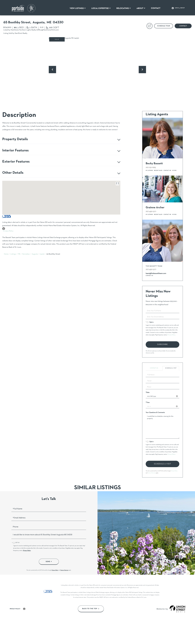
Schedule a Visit (170, 368)
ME (19, 254)
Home (6, 254)
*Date (147, 392)
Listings (13, 254)
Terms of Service (152, 472)
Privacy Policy (8, 231)
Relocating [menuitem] (122, 8)
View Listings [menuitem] (77, 8)
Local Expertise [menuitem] (100, 8)
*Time (148, 402)
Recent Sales (158, 170)
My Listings (149, 170)
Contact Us (149, 275)
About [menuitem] (140, 8)
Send (48, 561)
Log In (177, 8)
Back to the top (89, 609)
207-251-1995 (151, 167)
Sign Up (182, 8)
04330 (42, 254)
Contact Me (167, 170)
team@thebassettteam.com (156, 273)
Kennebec (26, 254)
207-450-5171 (151, 211)
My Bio (174, 170)
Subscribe (162, 344)
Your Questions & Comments (155, 412)
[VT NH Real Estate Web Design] (177, 608)
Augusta (35, 254)
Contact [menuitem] (155, 8)
